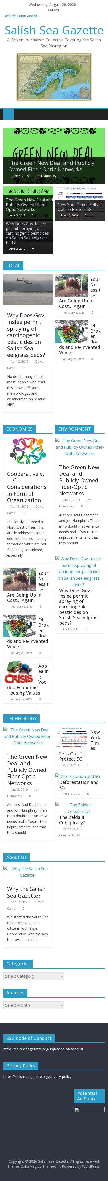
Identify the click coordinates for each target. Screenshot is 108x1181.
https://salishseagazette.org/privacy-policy (37, 1076)
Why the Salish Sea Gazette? (26, 892)
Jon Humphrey (46, 176)
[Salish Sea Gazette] (8, 114)
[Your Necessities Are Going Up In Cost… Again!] (71, 277)
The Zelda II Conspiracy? (72, 820)
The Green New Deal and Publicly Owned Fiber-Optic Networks (51, 166)
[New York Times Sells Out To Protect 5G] (80, 189)
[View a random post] (100, 114)
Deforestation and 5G (21, 15)
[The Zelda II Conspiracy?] (78, 805)
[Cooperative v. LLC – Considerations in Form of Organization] (28, 440)
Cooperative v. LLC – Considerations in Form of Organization (27, 487)
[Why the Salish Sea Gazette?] (28, 868)
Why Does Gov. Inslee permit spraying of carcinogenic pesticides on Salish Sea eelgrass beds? (27, 233)
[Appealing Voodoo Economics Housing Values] (19, 664)
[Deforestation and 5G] (77, 776)
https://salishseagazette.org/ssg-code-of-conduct (43, 1049)
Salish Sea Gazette (54, 30)
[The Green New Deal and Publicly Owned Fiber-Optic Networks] (54, 130)
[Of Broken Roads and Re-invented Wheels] (71, 323)
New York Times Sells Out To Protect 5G (78, 207)
